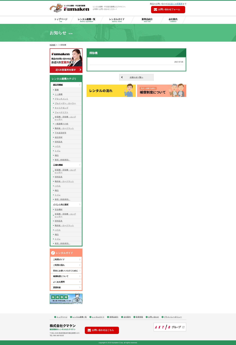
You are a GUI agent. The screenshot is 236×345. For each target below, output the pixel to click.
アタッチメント (61, 99)
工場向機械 (58, 165)
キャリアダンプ (61, 108)
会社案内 (173, 20)
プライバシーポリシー (173, 317)
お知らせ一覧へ (136, 77)
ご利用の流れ (59, 265)
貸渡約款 (57, 287)
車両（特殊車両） (62, 160)
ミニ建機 (58, 94)
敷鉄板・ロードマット (64, 128)
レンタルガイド (117, 20)
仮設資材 (58, 137)
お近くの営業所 (175, 4)
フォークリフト (61, 112)
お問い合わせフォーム (169, 9)
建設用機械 (58, 85)
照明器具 (58, 142)
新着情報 (139, 317)
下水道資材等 (60, 133)
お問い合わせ (153, 317)
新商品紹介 (147, 20)
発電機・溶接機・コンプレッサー (65, 118)
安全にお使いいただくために (65, 271)
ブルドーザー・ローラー (65, 103)
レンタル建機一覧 (86, 20)
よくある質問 (59, 282)
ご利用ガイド (59, 259)
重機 (57, 90)
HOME (52, 45)
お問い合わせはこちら (103, 330)
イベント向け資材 (60, 204)
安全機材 (58, 209)
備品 (57, 155)
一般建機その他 (61, 124)
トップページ (60, 20)
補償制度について (60, 276)
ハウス (58, 146)
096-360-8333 (58, 336)
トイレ (58, 151)
